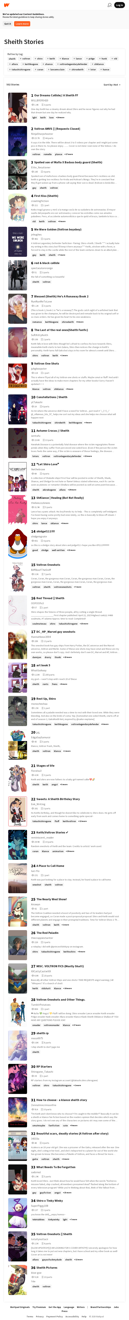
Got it (7, 23)
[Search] (110, 5)
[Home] (54, 5)
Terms (30, 1316)
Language (69, 1307)
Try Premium (39, 1307)
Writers (81, 1307)
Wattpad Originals (20, 1307)
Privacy (40, 1316)
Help (84, 1316)
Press (65, 1311)
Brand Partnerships (101, 1307)
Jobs (116, 1307)
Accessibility (72, 1316)
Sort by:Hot (111, 84)
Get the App (55, 1307)
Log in (119, 5)
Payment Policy (54, 1316)
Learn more (22, 23)
